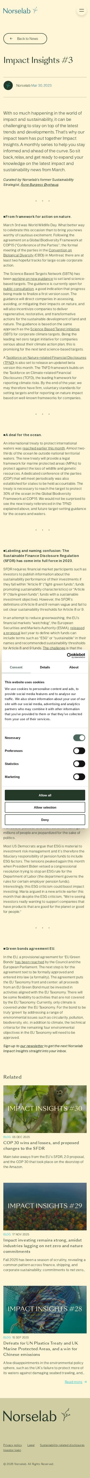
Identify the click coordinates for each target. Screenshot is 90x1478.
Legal (31, 1445)
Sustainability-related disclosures (62, 1445)
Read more (73, 1382)
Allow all (45, 795)
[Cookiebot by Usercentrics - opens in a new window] (67, 655)
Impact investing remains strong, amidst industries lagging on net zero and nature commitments (43, 1245)
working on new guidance (32, 279)
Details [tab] (45, 667)
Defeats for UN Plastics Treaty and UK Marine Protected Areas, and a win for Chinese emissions (40, 1348)
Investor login (12, 1450)
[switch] (79, 750)
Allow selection (45, 807)
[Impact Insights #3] (20, 10)
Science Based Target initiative (55, 329)
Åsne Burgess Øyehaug (39, 185)
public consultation (18, 289)
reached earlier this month (44, 448)
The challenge (54, 648)
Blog (7, 1137)
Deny (45, 819)
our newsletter (32, 1046)
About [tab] (73, 667)
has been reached (29, 962)
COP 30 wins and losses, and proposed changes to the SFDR (41, 1145)
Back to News (27, 39)
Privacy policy (12, 1445)
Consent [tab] (16, 667)
